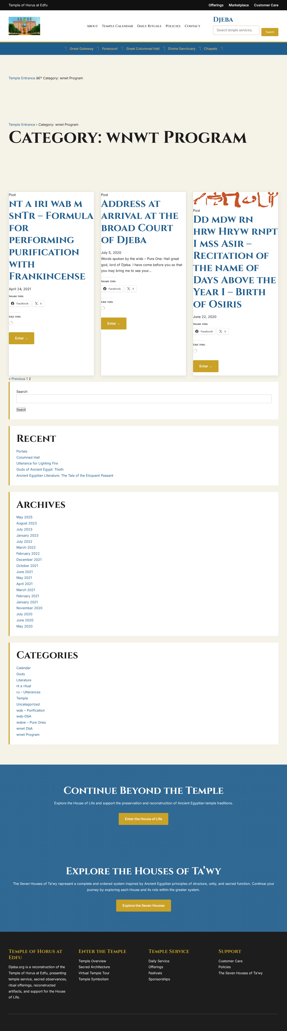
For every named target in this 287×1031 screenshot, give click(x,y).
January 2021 (27, 602)
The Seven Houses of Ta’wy (241, 973)
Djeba (223, 19)
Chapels (210, 48)
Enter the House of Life (143, 819)
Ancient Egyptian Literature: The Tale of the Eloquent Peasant (64, 475)
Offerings (216, 5)
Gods (20, 674)
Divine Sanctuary (181, 48)
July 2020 (24, 614)
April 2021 (24, 584)
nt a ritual (23, 686)
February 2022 (28, 553)
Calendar (23, 668)
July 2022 (24, 541)
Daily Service (159, 961)
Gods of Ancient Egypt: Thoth (39, 469)
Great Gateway (81, 48)
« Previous (17, 379)
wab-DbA (23, 716)
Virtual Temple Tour (94, 973)
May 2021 (24, 578)
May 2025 (24, 517)
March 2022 (26, 547)
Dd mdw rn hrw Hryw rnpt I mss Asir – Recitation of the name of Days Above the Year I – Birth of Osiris (235, 262)
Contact (192, 26)
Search (270, 32)
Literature (23, 680)
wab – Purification (30, 710)
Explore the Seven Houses (143, 905)
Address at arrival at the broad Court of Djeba (139, 222)
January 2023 (27, 535)
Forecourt (110, 48)
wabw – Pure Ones (31, 722)
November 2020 (29, 608)
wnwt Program (27, 734)
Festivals (155, 973)
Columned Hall (28, 457)
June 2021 (24, 572)
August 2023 (26, 523)
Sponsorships (159, 979)
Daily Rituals (149, 26)
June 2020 (24, 620)
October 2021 (27, 566)
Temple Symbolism (94, 979)
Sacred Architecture (94, 967)
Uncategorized (28, 704)
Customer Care (266, 5)
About (92, 26)
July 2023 (24, 529)
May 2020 (24, 626)
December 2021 (29, 559)
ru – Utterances (28, 692)
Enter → (21, 338)
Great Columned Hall (142, 48)
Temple (22, 698)
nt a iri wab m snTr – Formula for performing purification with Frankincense (51, 240)
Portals (21, 451)
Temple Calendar (117, 26)
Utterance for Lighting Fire (37, 463)
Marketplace (239, 5)
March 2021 (25, 590)
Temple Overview (92, 961)
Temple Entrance (22, 78)
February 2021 (27, 596)
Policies (173, 26)
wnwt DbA (24, 728)
